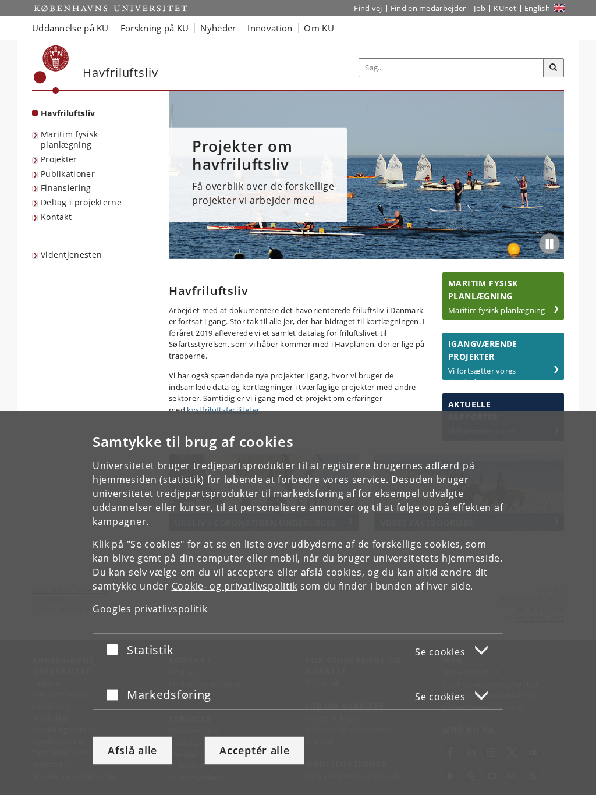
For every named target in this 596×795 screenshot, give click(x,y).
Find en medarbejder (428, 8)
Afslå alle (132, 750)
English (537, 8)
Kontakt (56, 216)
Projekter (59, 159)
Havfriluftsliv (68, 113)
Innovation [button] (269, 28)
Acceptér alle (254, 750)
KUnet (505, 8)
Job (479, 8)
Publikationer (68, 173)
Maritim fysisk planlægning (69, 140)
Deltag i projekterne (81, 202)
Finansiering (66, 187)
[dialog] (298, 603)
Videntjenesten (71, 254)
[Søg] (553, 68)
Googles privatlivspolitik (150, 608)
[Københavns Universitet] (51, 69)
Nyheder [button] (218, 28)
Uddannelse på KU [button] (70, 28)
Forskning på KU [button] (154, 28)
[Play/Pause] (549, 243)
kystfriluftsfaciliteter (223, 409)
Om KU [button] (319, 28)
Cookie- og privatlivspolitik (235, 586)
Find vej (368, 8)
